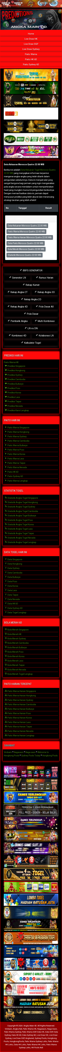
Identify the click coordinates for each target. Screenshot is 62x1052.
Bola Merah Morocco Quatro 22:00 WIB (26, 249)
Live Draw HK (31, 39)
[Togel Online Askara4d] (31, 836)
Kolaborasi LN (46, 335)
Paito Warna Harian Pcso (19, 713)
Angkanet (29, 1038)
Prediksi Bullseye (15, 384)
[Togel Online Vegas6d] (31, 823)
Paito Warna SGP (29, 1032)
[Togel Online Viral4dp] (31, 152)
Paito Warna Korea (16, 454)
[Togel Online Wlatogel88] (31, 861)
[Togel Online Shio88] (31, 1002)
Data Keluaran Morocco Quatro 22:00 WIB (24, 164)
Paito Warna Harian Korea (19, 718)
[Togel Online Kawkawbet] (31, 810)
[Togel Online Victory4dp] (31, 797)
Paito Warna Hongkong (18, 432)
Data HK (40, 1032)
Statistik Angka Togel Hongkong (22, 502)
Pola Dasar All (46, 306)
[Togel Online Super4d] (31, 101)
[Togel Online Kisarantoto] (31, 126)
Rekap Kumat (32, 284)
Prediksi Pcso (13, 388)
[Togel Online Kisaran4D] (31, 113)
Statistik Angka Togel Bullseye (21, 515)
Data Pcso (12, 581)
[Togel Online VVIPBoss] (31, 75)
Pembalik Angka (19, 321)
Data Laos (12, 590)
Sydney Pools (40, 1038)
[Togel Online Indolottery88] (31, 964)
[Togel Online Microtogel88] (31, 772)
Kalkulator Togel (32, 342)
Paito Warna (31, 54)
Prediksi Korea (14, 392)
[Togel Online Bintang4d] (31, 848)
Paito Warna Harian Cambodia (21, 704)
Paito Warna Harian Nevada (20, 731)
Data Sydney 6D (15, 608)
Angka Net (17, 1029)
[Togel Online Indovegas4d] (31, 1015)
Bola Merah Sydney (16, 638)
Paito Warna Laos (15, 458)
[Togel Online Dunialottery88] (31, 938)
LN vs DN (32, 328)
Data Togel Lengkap (16, 612)
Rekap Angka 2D (32, 299)
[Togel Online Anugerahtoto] (31, 951)
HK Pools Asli (37, 1047)
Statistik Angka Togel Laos (20, 529)
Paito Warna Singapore (18, 427)
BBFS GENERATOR (32, 270)
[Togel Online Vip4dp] (31, 925)
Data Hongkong (14, 564)
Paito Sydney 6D (31, 64)
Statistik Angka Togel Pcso (20, 520)
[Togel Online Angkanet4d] (31, 977)
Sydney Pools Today (30, 755)
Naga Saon (52, 1029)
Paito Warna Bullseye (17, 445)
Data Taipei (12, 595)
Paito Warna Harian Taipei (19, 726)
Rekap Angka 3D (46, 292)
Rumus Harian (45, 277)
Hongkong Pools (50, 755)
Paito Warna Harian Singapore (21, 691)
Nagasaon (18, 752)
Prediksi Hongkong (16, 370)
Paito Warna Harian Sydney (20, 700)
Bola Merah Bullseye (17, 647)
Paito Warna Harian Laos (19, 722)
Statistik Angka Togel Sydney (21, 507)
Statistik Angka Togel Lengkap (21, 542)
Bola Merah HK (14, 634)
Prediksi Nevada (15, 406)
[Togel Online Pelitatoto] (31, 139)
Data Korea (12, 586)
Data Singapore (14, 559)
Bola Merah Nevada (16, 669)
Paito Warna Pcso (15, 450)
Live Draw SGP (31, 44)
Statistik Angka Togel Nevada (21, 538)
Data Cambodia (14, 573)
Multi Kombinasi (46, 321)
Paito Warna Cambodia (18, 441)
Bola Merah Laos (15, 661)
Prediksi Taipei (14, 401)
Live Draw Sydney (31, 49)
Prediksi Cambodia (16, 379)
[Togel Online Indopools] (31, 989)
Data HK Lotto (20, 1044)
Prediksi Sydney (15, 375)
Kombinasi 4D (18, 335)
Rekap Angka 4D (19, 306)
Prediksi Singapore (16, 366)
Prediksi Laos (13, 397)
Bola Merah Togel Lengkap (20, 674)
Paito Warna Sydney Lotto (36, 1041)
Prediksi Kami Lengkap (18, 410)
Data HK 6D (12, 603)
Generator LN (18, 277)
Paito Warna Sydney (17, 436)
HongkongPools (17, 1041)
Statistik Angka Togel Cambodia (22, 511)
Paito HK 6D (31, 59)
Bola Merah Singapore (18, 629)
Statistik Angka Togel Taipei (20, 533)
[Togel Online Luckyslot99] (31, 913)
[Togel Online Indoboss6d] (31, 784)
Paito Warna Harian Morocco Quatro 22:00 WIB (30, 237)
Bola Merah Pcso (15, 652)
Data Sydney (13, 568)
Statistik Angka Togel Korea (20, 524)
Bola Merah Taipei (16, 665)
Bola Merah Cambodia (18, 643)
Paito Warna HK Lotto (36, 1044)
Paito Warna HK (11, 362)
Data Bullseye (13, 577)
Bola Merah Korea (15, 656)
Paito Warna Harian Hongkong (21, 695)
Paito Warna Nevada (17, 467)
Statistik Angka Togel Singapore (22, 498)
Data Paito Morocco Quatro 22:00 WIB (25, 243)
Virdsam (8, 752)
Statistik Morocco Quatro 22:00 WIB (24, 255)
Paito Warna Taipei (16, 463)
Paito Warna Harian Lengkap (20, 735)
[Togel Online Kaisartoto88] (31, 887)
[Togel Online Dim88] (31, 88)
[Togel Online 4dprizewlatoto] (31, 874)
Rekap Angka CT (19, 292)
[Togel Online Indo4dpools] (31, 900)
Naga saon (30, 752)
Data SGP (49, 1032)
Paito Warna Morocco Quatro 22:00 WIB (26, 231)
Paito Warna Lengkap (17, 481)
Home (31, 33)
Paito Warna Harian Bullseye (20, 709)
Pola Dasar (32, 313)
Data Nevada (13, 599)
